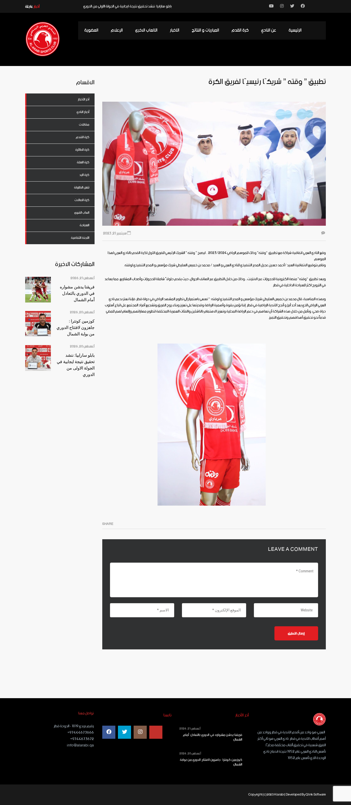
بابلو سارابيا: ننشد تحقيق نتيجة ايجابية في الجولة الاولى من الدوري (127, 6)
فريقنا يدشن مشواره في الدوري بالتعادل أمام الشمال (212, 737)
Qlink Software (316, 795)
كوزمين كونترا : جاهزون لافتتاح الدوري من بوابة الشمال (211, 762)
